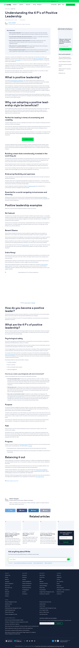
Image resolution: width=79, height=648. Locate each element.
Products (15, 4)
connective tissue (23, 444)
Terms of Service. (44, 646)
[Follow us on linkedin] (29, 640)
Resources (28, 4)
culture (44, 217)
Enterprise (39, 4)
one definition (13, 341)
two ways (30, 445)
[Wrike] (7, 4)
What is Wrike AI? (48, 563)
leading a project (32, 186)
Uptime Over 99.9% (63, 641)
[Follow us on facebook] (27, 641)
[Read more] (13, 533)
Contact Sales (54, 4)
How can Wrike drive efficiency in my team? (23, 563)
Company (59, 573)
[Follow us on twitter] (24, 641)
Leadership (13, 8)
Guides (6, 599)
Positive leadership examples (65, 61)
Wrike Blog (7, 8)
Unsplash (33, 302)
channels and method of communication (15, 395)
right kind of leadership (38, 58)
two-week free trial (40, 476)
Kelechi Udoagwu (12, 22)
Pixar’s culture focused (9, 354)
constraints (7, 437)
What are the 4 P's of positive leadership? (65, 69)
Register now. (53, 1)
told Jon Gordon (25, 244)
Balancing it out (62, 73)
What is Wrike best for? (38, 563)
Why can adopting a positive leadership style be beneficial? (65, 58)
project (17, 475)
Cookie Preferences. (51, 646)
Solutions (21, 4)
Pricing (34, 4)
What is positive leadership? (65, 54)
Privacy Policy (37, 646)
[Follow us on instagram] (34, 641)
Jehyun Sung (27, 302)
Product (7, 573)
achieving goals (18, 60)
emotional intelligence (42, 197)
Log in (63, 4)
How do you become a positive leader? (65, 65)
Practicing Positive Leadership (16, 80)
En (60, 4)
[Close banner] (57, 1)
